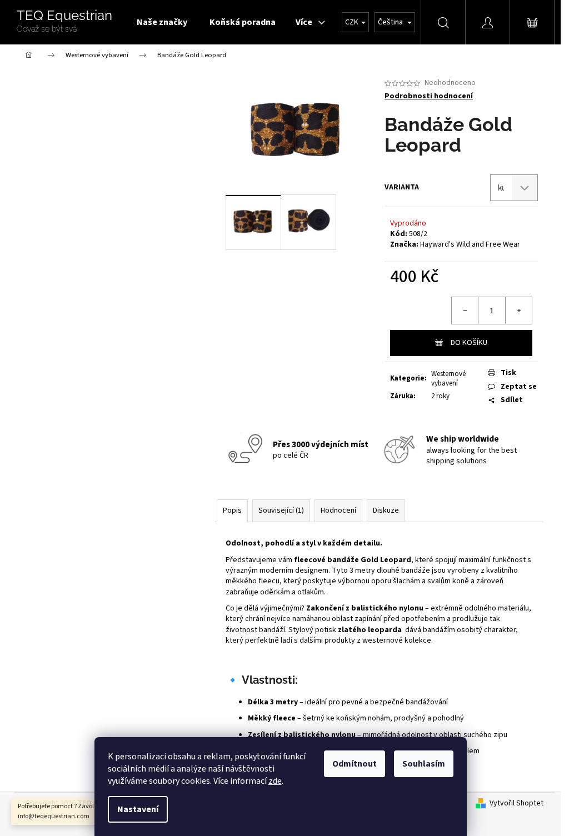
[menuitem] (162, 22)
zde (275, 781)
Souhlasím (423, 764)
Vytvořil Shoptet (516, 803)
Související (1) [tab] (281, 510)
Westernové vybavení (448, 378)
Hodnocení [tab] (338, 510)
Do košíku (469, 342)
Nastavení (137, 809)
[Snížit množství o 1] (465, 310)
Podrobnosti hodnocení (429, 96)
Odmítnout (354, 764)
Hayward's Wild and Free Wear (470, 244)
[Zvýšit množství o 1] (518, 310)
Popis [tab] (232, 510)
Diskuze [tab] (386, 510)
